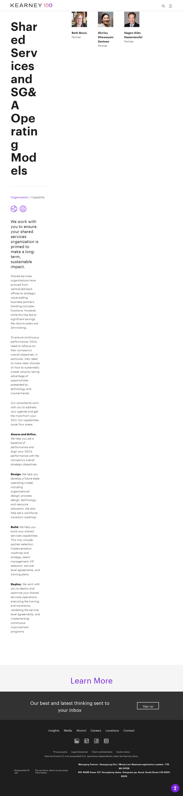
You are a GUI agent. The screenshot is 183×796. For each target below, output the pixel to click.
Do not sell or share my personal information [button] (51, 771)
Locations (112, 730)
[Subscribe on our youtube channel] (106, 740)
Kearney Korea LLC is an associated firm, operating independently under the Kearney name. (92, 755)
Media (68, 730)
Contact (129, 730)
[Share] (14, 209)
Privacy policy (60, 751)
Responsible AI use (21, 771)
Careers (96, 730)
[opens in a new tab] (77, 740)
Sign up (148, 706)
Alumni (81, 730)
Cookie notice (123, 751)
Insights (53, 730)
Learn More (91, 679)
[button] (18, 209)
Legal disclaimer (79, 751)
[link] (23, 209)
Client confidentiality (102, 751)
